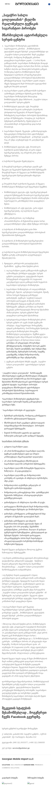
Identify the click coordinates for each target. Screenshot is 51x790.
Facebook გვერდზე (25, 717)
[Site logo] (27, 4)
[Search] (12, 3)
